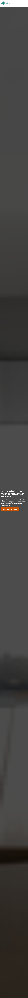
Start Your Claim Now (9, 509)
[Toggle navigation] (26, 3)
